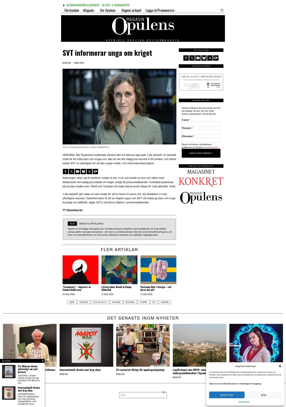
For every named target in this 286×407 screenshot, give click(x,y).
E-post (186, 119)
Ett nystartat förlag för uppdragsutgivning (140, 369)
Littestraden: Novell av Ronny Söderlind (116, 288)
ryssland (116, 302)
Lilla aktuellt (100, 302)
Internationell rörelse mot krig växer (80, 369)
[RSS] (89, 171)
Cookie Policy (244, 401)
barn (72, 302)
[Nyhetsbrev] (95, 171)
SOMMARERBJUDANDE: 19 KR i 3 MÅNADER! (98, 5)
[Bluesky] (83, 171)
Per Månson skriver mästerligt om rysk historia (28, 369)
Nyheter (67, 62)
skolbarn (130, 302)
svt (154, 302)
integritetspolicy (211, 147)
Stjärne (143, 302)
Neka (263, 395)
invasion (83, 302)
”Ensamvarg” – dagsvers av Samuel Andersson (77, 288)
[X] (71, 171)
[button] (280, 366)
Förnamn (187, 127)
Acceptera (227, 395)
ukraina (165, 302)
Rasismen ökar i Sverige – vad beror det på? (155, 288)
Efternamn (188, 136)
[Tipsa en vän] (77, 171)
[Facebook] (65, 171)
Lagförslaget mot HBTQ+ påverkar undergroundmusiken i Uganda (192, 371)
